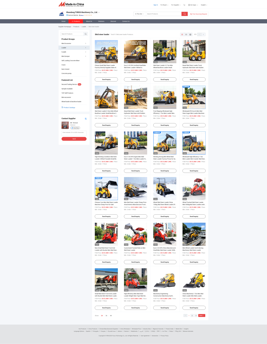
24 (102, 315)
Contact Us (126, 21)
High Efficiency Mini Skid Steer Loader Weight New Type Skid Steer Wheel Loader (135, 296)
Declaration (155, 335)
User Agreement (145, 335)
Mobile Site (179, 329)
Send (74, 139)
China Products (92, 329)
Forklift (64, 52)
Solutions (101, 21)
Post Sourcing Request (199, 14)
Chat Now (76, 128)
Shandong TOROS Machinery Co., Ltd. (82, 12)
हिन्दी (158, 331)
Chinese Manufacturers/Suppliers (108, 329)
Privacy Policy (164, 335)
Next (200, 315)
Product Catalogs (69, 107)
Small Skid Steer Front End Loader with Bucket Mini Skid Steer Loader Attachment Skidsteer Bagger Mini (106, 296)
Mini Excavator (66, 43)
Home (63, 21)
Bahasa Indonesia (188, 331)
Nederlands (134, 331)
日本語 (153, 331)
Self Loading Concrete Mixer (71, 60)
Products (77, 21)
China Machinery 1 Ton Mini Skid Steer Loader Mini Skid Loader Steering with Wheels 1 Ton (193, 296)
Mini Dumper (66, 56)
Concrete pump (66, 73)
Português (95, 331)
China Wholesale (125, 329)
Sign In (156, 5)
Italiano (120, 331)
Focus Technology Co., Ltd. (120, 335)
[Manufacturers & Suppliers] (71, 4)
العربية (141, 331)
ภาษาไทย (164, 331)
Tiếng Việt (178, 331)
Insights (186, 329)
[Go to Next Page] (203, 34)
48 (111, 316)
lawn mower (65, 69)
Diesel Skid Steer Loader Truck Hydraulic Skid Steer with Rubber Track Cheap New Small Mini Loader (194, 67)
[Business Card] (86, 118)
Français (103, 331)
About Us (89, 21)
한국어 (147, 331)
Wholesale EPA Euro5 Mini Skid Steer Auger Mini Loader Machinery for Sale (194, 113)
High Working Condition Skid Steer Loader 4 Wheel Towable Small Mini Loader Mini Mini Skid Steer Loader (106, 159)
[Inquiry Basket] (184, 5)
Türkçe (171, 331)
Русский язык (112, 331)
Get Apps (193, 5)
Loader (64, 48)
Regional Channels (158, 329)
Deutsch (126, 331)
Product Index (169, 329)
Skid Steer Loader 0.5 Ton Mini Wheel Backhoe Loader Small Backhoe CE (163, 67)
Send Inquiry (106, 79)
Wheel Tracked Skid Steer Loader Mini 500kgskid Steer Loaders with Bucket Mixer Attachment (194, 204)
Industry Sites (147, 329)
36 (106, 316)
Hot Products (82, 329)
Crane (63, 65)
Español (88, 331)
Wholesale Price (136, 329)
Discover (113, 21)
